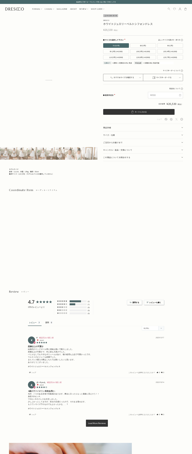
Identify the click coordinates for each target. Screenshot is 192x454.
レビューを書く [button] (155, 302)
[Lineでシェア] (181, 119)
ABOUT (73, 9)
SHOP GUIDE (97, 9)
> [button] (97, 423)
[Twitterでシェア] (176, 119)
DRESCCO (106, 20)
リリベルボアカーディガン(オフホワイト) (69, 260)
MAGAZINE (62, 9)
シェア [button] (33, 372)
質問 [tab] (47, 322)
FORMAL (36, 9)
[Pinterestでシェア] (171, 119)
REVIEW (83, 9)
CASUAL (48, 9)
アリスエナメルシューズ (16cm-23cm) (111, 260)
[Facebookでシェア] (166, 119)
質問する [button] (135, 302)
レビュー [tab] (33, 322)
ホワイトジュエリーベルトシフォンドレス (44, 366)
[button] (158, 372)
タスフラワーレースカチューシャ (21, 260)
